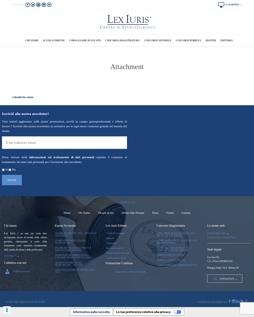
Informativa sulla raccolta (91, 312)
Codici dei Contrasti (115, 233)
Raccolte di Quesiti (115, 248)
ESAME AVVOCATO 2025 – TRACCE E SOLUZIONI (75, 234)
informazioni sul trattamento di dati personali (61, 157)
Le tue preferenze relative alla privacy (143, 312)
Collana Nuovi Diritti (116, 258)
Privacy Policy (230, 237)
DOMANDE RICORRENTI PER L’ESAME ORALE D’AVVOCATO (72, 256)
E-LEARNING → (230, 4)
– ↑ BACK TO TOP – (127, 202)
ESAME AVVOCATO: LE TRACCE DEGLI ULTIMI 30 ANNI (73, 249)
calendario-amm (22, 97)
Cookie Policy (213, 237)
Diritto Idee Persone (133, 212)
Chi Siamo (84, 212)
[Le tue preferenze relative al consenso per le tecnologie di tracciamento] (7, 310)
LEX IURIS (39, 302)
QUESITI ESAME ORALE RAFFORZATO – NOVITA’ (69, 263)
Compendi (111, 243)
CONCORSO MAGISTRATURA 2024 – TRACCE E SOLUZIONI (177, 234)
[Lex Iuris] (127, 22)
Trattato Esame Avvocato (117, 253)
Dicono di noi (106, 212)
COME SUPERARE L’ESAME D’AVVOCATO (70, 241)
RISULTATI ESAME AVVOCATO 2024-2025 (75, 271)
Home (67, 212)
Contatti (186, 212)
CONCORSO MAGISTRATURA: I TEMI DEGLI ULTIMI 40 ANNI (174, 249)
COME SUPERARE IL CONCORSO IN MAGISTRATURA (177, 241)
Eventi (170, 212)
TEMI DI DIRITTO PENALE (171, 260)
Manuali (110, 238)
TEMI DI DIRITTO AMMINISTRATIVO (177, 265)
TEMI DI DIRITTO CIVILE (170, 255)
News (155, 212)
